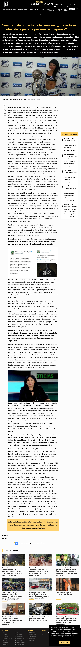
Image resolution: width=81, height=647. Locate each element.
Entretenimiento (7, 638)
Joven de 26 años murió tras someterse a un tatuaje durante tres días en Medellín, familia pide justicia (70, 210)
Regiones (5, 642)
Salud (18, 632)
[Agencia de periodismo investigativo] (14, 4)
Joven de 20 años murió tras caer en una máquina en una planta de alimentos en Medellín (70, 144)
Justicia (5, 632)
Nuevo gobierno (21, 642)
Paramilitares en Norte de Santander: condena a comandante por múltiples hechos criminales (70, 193)
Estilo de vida (20, 644)
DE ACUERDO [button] (64, 642)
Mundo (5, 640)
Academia (19, 634)
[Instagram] (43, 634)
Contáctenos (32, 636)
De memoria (20, 636)
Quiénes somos (33, 634)
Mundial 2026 (20, 640)
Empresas (6, 644)
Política (5, 634)
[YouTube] (49, 632)
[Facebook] (43, 632)
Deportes (5, 636)
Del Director (32, 632)
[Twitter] (46, 632)
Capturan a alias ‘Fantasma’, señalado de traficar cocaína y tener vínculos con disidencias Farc (70, 160)
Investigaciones (21, 638)
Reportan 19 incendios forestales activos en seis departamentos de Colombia (70, 176)
